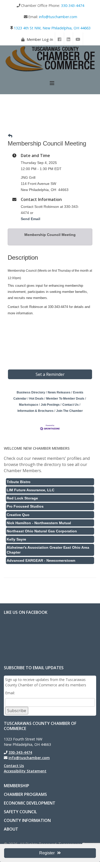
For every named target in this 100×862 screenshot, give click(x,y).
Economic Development (29, 803)
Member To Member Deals (65, 398)
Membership (16, 785)
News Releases (59, 392)
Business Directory (31, 392)
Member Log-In (40, 39)
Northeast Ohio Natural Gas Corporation (42, 531)
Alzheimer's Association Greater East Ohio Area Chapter (48, 549)
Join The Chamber (69, 411)
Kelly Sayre (16, 539)
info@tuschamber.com (58, 16)
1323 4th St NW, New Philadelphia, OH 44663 (52, 28)
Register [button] (47, 853)
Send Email (30, 219)
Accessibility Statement (25, 771)
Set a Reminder (50, 374)
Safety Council (20, 812)
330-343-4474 (72, 5)
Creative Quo (18, 515)
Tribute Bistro (19, 482)
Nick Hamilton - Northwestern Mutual (39, 523)
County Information (27, 820)
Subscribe (16, 710)
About (11, 829)
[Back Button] (10, 136)
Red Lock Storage (22, 498)
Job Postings (50, 404)
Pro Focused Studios (25, 506)
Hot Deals (36, 398)
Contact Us (70, 404)
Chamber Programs (25, 794)
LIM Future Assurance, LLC (30, 490)
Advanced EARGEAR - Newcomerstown (41, 560)
